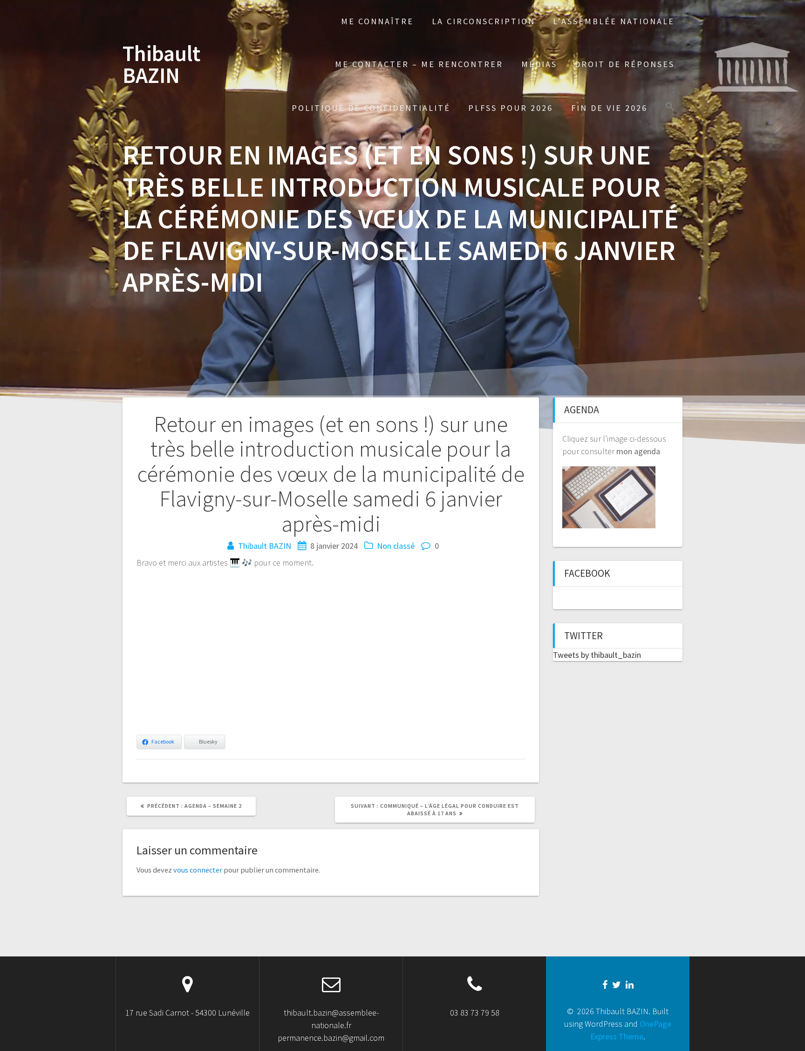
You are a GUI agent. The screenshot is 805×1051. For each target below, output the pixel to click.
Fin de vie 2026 (609, 107)
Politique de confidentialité (371, 107)
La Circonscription (483, 21)
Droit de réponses (625, 64)
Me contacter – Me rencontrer (419, 64)
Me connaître (377, 21)
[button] (670, 107)
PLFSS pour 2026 (510, 107)
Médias (539, 64)
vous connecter (197, 869)
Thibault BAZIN (161, 65)
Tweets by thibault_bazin (597, 654)
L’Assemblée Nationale (614, 21)
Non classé (396, 545)
